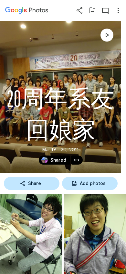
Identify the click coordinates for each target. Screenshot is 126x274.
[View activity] (105, 10)
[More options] (118, 10)
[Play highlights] (107, 35)
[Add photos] (92, 10)
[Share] (79, 10)
